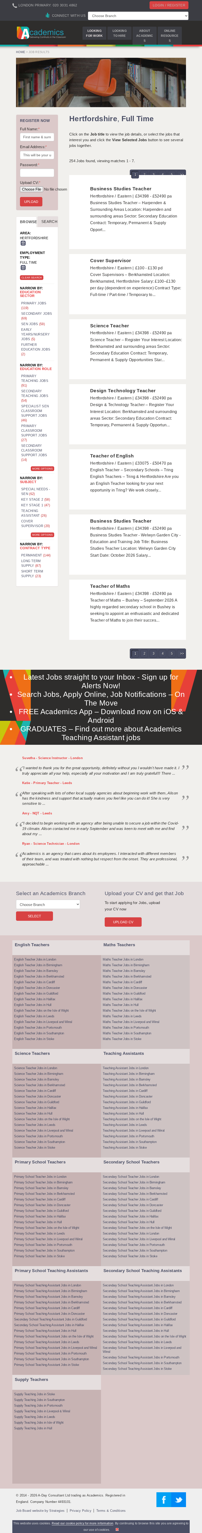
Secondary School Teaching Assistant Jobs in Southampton (142, 1363)
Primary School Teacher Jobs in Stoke (39, 1256)
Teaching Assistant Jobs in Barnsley (127, 1079)
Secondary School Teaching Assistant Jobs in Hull (136, 1331)
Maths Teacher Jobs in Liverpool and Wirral (131, 1022)
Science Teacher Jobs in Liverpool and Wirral (43, 1130)
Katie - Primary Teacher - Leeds (47, 783)
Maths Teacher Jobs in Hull (120, 1005)
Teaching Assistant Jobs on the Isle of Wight (132, 1119)
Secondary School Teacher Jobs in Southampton (135, 1250)
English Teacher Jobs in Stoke (34, 1039)
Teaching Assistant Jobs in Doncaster (127, 1096)
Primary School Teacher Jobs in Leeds (39, 1233)
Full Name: (30, 129)
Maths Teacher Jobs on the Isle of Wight (129, 1010)
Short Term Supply (32, 574)
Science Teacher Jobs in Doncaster (37, 1096)
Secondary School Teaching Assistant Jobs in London (138, 1285)
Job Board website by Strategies (40, 1511)
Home (20, 52)
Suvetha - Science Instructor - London (52, 758)
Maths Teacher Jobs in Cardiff (122, 982)
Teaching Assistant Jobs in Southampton (129, 1142)
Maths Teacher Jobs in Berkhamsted (127, 976)
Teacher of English (112, 455)
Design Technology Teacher (123, 390)
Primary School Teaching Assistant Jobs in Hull (45, 1331)
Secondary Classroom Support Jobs (34, 453)
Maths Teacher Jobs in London (123, 959)
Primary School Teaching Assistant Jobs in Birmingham (50, 1291)
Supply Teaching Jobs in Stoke (34, 1394)
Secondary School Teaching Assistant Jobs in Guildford (50, 1319)
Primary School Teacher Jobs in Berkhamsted (44, 1194)
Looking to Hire (120, 33)
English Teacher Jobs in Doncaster (37, 988)
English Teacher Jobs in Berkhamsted (39, 976)
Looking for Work (94, 33)
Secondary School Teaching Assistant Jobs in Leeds (137, 1342)
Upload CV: (30, 182)
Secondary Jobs (36, 316)
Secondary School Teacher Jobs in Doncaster (133, 1205)
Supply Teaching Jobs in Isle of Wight (39, 1422)
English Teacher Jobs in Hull (32, 1005)
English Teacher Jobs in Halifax (34, 999)
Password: (29, 165)
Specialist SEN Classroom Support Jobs (35, 413)
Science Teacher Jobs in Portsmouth (38, 1136)
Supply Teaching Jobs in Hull (33, 1428)
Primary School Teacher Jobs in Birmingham (43, 1182)
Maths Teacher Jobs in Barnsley (124, 971)
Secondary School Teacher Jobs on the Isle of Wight (137, 1228)
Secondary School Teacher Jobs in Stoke (130, 1256)
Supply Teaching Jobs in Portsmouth (38, 1405)
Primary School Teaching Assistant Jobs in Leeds (46, 1342)
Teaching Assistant (34, 513)
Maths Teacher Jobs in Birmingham (126, 965)
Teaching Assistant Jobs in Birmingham (129, 1074)
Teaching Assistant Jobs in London (126, 1068)
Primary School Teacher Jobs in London (40, 1177)
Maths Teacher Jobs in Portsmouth (126, 1027)
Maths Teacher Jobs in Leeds (122, 1016)
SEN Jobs (33, 324)
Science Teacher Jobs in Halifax (35, 1108)
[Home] (42, 33)
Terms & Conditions (111, 1511)
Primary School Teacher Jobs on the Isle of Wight (46, 1228)
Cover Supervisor (110, 260)
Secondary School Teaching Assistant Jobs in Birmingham (141, 1291)
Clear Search (31, 277)
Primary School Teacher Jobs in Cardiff (39, 1199)
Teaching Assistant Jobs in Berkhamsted (129, 1085)
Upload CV (123, 922)
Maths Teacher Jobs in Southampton (127, 1033)
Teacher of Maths (110, 586)
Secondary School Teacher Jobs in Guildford (132, 1211)
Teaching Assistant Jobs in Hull (123, 1113)
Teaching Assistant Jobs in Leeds (125, 1125)
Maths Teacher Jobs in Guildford (124, 993)
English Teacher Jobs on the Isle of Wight (41, 1010)
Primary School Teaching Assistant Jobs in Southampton (51, 1359)
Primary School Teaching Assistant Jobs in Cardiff (47, 1308)
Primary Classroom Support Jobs (34, 433)
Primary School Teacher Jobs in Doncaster (42, 1205)
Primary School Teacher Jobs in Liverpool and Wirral (48, 1239)
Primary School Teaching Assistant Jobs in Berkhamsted (51, 1302)
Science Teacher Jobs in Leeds (34, 1125)
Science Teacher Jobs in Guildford (36, 1102)
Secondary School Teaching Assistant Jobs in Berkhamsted (142, 1302)
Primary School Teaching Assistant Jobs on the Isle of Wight (54, 1336)
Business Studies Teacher (120, 188)
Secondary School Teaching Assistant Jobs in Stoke (137, 1369)
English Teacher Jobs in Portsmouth (38, 1027)
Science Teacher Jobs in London (35, 1068)
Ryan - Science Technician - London (51, 843)
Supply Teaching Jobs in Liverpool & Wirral (42, 1411)
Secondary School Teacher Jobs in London (131, 1177)
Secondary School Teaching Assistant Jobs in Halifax (49, 1325)
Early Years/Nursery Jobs (35, 334)
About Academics (144, 35)
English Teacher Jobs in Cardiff (34, 982)
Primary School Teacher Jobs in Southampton (44, 1250)
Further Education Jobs (35, 349)
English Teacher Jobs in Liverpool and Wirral (43, 1022)
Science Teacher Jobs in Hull (33, 1113)
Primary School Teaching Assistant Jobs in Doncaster (49, 1314)
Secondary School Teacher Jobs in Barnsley (132, 1188)
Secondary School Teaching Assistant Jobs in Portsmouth (141, 1357)
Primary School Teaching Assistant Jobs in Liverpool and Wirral (55, 1348)
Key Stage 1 (35, 505)
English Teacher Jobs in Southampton (39, 1033)
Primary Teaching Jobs (34, 380)
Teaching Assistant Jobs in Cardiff (125, 1091)
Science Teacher (109, 325)
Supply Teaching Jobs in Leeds (34, 1417)
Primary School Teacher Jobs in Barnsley (41, 1188)
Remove (23, 243)
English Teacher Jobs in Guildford (36, 993)
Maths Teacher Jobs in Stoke (122, 1039)
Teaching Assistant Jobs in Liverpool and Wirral (134, 1130)
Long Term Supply (31, 563)
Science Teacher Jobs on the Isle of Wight (42, 1119)
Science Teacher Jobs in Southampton (39, 1142)
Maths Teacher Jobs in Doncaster (125, 988)
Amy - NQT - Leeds (37, 813)
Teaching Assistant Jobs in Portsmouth (128, 1136)
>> (182, 175)
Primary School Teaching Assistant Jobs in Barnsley (48, 1296)
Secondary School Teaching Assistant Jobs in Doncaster (140, 1314)
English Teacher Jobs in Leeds (34, 1016)
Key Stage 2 (35, 499)
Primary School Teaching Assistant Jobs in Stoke (46, 1365)
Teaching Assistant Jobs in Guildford (127, 1102)
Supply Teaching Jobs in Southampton (39, 1400)
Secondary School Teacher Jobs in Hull (128, 1222)
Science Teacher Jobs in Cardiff (35, 1091)
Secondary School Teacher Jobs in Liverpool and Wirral (139, 1239)
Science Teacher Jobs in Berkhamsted (39, 1085)
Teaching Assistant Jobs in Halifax (125, 1108)
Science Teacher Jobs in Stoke (34, 1147)
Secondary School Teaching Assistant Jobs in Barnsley (139, 1296)
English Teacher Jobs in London (35, 959)
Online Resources (169, 35)
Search (49, 221)
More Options (42, 468)
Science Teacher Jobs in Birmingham (38, 1074)
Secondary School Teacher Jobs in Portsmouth (134, 1245)
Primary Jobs (34, 305)
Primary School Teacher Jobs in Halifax (40, 1216)
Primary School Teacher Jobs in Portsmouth (43, 1245)
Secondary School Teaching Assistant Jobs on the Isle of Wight (144, 1336)
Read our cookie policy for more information (82, 1523)
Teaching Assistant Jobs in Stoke (125, 1147)
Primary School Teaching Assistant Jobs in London (47, 1285)
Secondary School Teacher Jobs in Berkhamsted (135, 1194)
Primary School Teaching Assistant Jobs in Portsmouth (50, 1353)
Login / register (169, 5)
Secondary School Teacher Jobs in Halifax (130, 1216)
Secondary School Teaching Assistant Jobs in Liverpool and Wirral (142, 1350)
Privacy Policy (80, 1511)
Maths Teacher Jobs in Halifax (123, 999)
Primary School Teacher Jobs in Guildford (41, 1211)
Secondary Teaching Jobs (34, 395)
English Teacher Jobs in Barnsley (36, 971)
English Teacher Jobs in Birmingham (38, 965)
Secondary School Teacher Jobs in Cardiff (130, 1199)
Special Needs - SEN (35, 491)
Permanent (36, 555)
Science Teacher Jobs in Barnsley (36, 1079)
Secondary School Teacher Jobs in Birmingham (134, 1182)
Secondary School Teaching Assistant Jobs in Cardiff (137, 1308)
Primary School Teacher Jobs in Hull (38, 1222)
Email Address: (33, 147)
